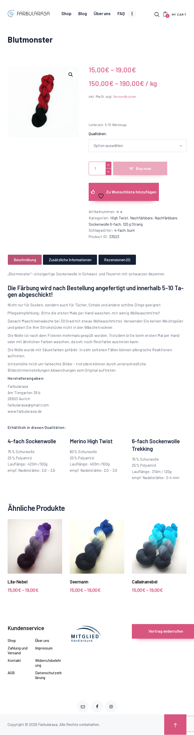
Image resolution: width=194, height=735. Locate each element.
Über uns (42, 640)
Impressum (44, 648)
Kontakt (14, 660)
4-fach (120, 230)
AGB (11, 672)
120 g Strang (133, 224)
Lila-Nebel (17, 581)
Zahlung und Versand (18, 650)
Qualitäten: (98, 133)
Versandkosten (124, 96)
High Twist (119, 218)
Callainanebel (144, 581)
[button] (70, 74)
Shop (12, 640)
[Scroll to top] (175, 724)
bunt (131, 230)
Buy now (143, 168)
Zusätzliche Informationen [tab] (70, 259)
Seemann (79, 581)
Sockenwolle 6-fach (105, 224)
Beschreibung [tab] (25, 259)
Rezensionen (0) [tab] (117, 259)
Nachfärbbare (141, 218)
